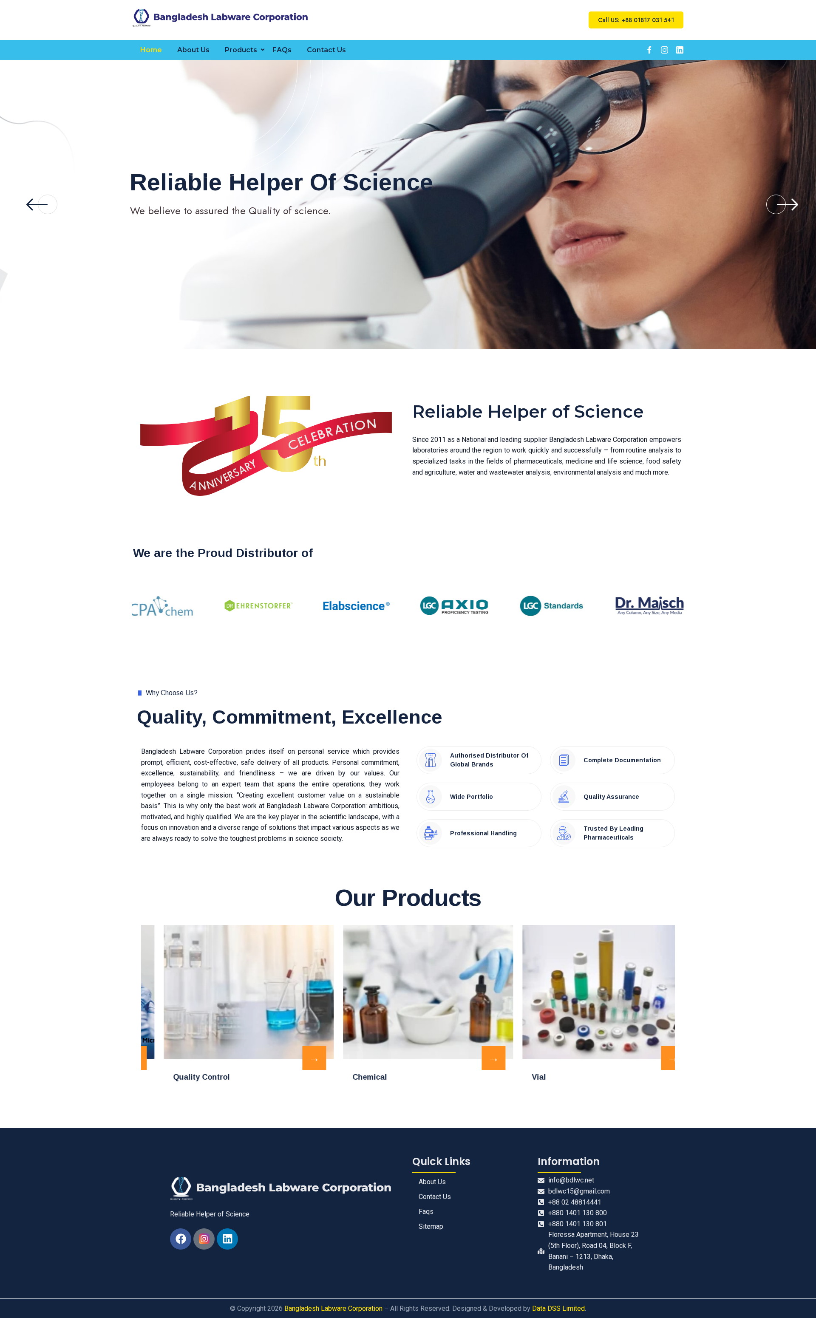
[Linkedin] (227, 1239)
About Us (193, 50)
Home (151, 50)
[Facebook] (180, 1239)
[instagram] (664, 50)
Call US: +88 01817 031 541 (636, 20)
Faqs (426, 1212)
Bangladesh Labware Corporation (333, 1308)
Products (241, 50)
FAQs (282, 50)
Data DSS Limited (558, 1308)
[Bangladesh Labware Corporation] (222, 18)
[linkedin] (679, 50)
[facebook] (649, 50)
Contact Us (326, 50)
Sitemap (431, 1226)
